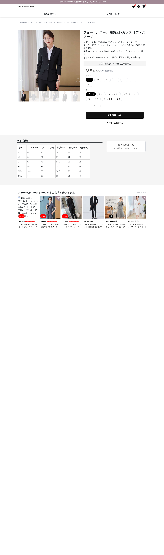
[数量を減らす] (89, 106)
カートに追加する (115, 123)
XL (115, 80)
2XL (124, 80)
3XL (133, 80)
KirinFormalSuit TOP (26, 22)
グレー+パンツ (93, 99)
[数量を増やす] (100, 106)
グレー (101, 94)
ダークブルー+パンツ (112, 99)
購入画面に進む (115, 115)
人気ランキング (113, 14)
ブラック (90, 94)
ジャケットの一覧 (45, 22)
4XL (89, 85)
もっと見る (141, 192)
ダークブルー (113, 94)
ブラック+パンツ (130, 94)
